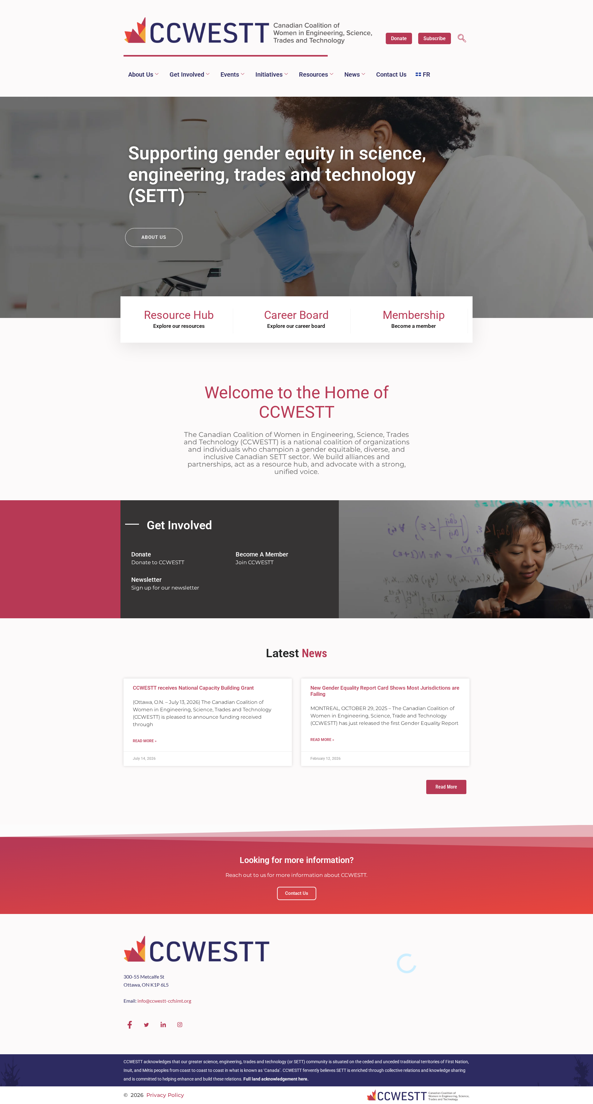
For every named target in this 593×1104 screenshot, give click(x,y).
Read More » (145, 741)
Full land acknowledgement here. (276, 1079)
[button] (462, 39)
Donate (399, 38)
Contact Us (391, 74)
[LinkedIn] (163, 1025)
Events (230, 74)
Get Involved (187, 74)
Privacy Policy (165, 1095)
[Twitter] (146, 1025)
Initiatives (269, 74)
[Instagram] (180, 1025)
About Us (140, 74)
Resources (313, 74)
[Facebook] (130, 1025)
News (352, 74)
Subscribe (434, 38)
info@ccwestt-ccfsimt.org (164, 1001)
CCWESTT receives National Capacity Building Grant (193, 688)
